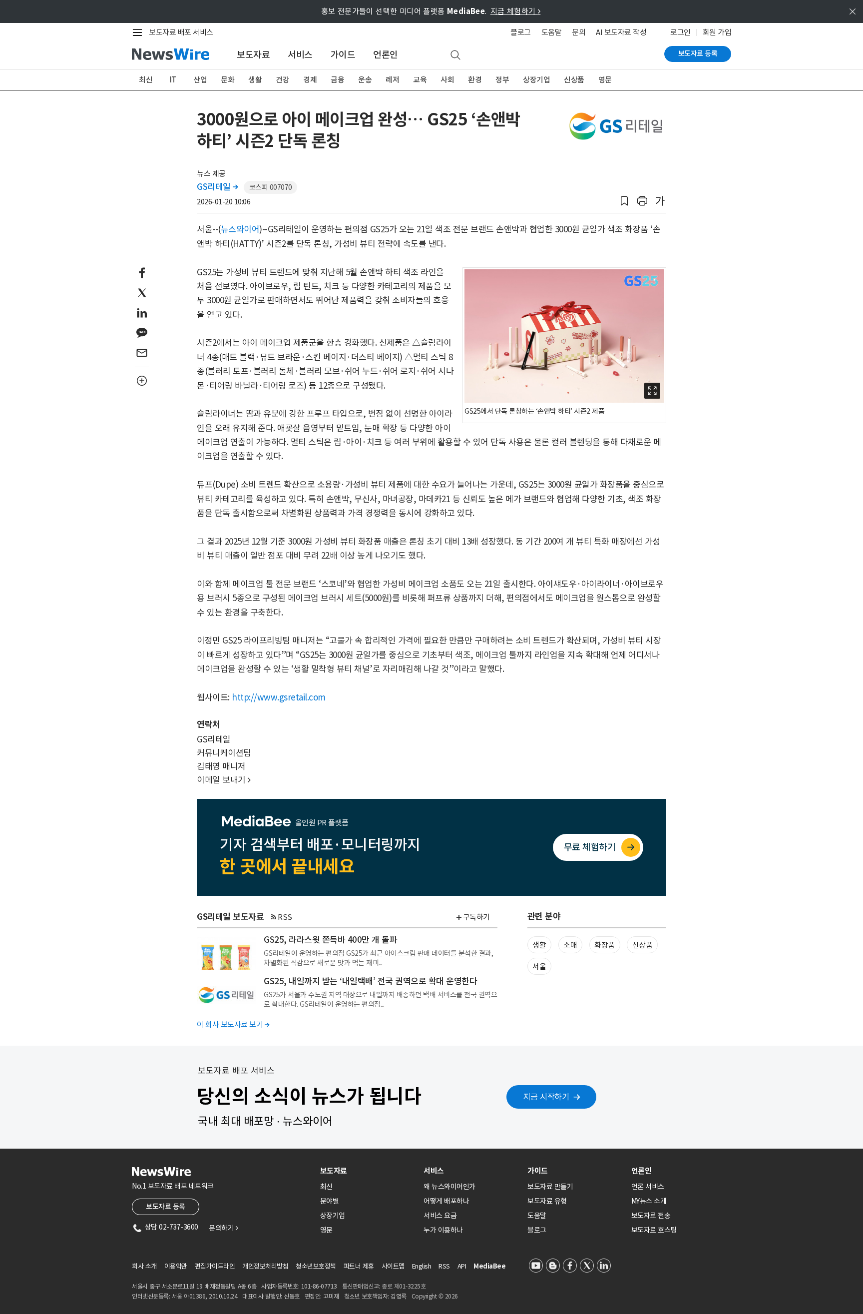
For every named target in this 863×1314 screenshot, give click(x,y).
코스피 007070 (270, 187)
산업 (200, 79)
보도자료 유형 (547, 1201)
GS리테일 (217, 186)
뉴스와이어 (240, 229)
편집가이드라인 (215, 1266)
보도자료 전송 (651, 1215)
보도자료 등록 (698, 53)
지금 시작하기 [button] (546, 1097)
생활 (255, 79)
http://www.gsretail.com (279, 697)
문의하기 (223, 1228)
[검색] (455, 55)
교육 (420, 79)
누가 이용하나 (443, 1230)
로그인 (680, 32)
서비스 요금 (440, 1215)
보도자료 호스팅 (654, 1230)
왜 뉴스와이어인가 (449, 1186)
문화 (227, 79)
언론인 (385, 54)
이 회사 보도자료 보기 (233, 1024)
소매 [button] (570, 945)
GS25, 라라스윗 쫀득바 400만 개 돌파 (330, 939)
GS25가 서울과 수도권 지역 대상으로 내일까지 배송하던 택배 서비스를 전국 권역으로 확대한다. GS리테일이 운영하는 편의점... (380, 999)
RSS (285, 917)
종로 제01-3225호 (404, 1286)
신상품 (574, 79)
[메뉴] (139, 32)
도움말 (551, 32)
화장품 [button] (604, 945)
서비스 (300, 54)
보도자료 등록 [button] (165, 1206)
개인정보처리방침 (265, 1266)
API (461, 1266)
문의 (578, 32)
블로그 (520, 32)
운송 (365, 79)
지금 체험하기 (515, 11)
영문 (605, 79)
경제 (310, 79)
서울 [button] (539, 966)
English (422, 1266)
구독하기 (476, 917)
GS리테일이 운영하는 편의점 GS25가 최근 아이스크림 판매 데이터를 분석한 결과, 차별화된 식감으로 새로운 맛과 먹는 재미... (378, 958)
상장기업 (536, 79)
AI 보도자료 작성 (621, 32)
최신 (145, 79)
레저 (392, 79)
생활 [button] (539, 945)
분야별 (329, 1201)
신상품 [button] (642, 945)
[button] (624, 201)
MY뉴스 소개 (649, 1201)
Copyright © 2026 (435, 1296)
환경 (474, 79)
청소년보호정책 (316, 1266)
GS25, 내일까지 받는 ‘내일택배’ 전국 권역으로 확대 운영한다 (370, 981)
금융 (337, 79)
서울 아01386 (189, 1296)
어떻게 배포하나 (446, 1201)
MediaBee (489, 1266)
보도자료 (253, 54)
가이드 (343, 54)
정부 (502, 79)
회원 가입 (717, 32)
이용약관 (175, 1266)
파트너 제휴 (359, 1266)
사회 (447, 79)
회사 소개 (144, 1266)
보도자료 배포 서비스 (181, 32)
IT (173, 79)
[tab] (368, 1171)
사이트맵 (393, 1266)
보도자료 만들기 (550, 1186)
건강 (282, 79)
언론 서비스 (647, 1186)
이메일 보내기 (224, 779)
